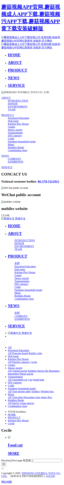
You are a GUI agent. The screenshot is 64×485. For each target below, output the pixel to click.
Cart (30, 379)
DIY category (15, 382)
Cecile (34, 362)
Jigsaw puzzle (15, 368)
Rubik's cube (35, 353)
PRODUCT (14, 417)
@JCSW (50, 476)
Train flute (17, 397)
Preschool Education (18, 350)
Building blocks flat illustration (44, 371)
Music (11, 394)
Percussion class (31, 397)
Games (11, 365)
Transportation (15, 376)
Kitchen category (21, 362)
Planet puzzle (26, 373)
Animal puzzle (19, 371)
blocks (15, 403)
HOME (14, 226)
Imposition (13, 373)
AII (9, 347)
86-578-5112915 (48, 181)
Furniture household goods (22, 388)
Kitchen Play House (18, 359)
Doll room (13, 356)
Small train (38, 379)
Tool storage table (21, 391)
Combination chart (17, 406)
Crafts (11, 385)
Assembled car (19, 379)
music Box (46, 397)
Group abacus (27, 403)
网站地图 (6, 481)
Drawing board (20, 353)
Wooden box (47, 391)
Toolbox (35, 391)
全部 (17, 263)
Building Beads (16, 400)
